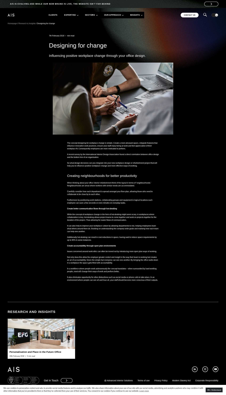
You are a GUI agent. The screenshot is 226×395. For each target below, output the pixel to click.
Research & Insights (27, 23)
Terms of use (143, 380)
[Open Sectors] (96, 15)
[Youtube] (215, 369)
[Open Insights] (141, 15)
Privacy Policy (160, 380)
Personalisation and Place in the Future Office (35, 352)
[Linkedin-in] (195, 369)
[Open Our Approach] (122, 15)
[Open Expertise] (77, 15)
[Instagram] (205, 369)
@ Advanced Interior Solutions (118, 380)
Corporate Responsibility (206, 380)
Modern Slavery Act (181, 380)
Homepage (12, 23)
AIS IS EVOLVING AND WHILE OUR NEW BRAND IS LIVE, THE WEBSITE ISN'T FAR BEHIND (60, 4)
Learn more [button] (144, 391)
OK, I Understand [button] (214, 390)
